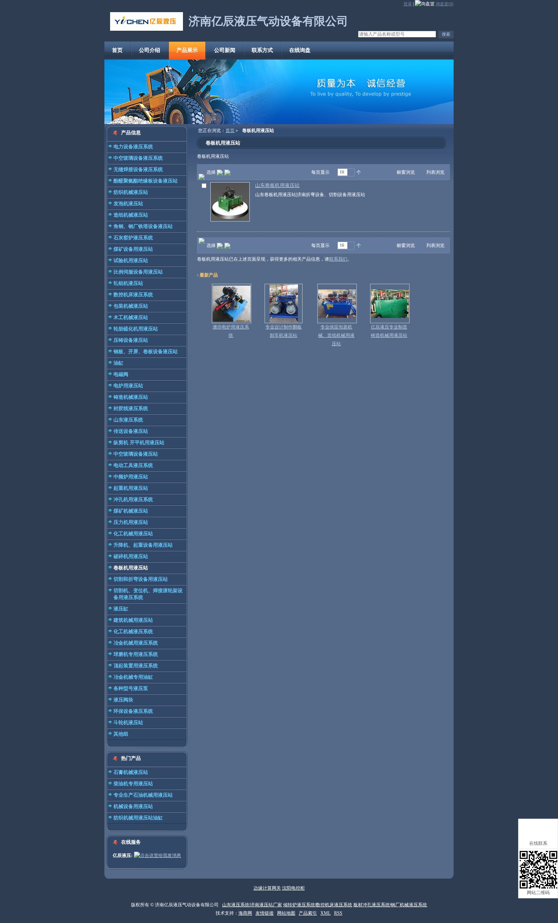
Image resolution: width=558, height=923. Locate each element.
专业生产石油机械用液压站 (143, 795)
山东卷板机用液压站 (277, 185)
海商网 (245, 913)
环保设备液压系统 (133, 711)
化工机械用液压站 (133, 533)
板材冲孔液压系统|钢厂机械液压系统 (390, 904)
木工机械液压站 (130, 317)
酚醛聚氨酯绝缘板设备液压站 (145, 181)
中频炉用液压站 (130, 477)
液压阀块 (123, 700)
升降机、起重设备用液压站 (143, 545)
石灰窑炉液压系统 (133, 238)
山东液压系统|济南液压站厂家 (252, 904)
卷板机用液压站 (130, 568)
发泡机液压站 (128, 203)
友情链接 (264, 913)
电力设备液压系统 (133, 146)
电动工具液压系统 (133, 465)
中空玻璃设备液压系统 (138, 158)
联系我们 (338, 259)
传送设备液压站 (130, 431)
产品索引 (308, 913)
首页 (230, 130)
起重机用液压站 (130, 488)
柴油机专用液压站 (133, 783)
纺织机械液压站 (130, 192)
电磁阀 (120, 374)
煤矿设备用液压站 (133, 249)
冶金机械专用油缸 (133, 677)
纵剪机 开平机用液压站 (138, 442)
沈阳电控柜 (293, 888)
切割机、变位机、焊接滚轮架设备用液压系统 (148, 594)
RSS (338, 913)
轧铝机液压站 (128, 283)
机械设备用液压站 (133, 806)
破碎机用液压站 (130, 556)
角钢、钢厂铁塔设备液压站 (143, 226)
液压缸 (120, 609)
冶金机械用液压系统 (135, 643)
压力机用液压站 (130, 522)
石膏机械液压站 (130, 772)
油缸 (118, 363)
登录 (408, 4)
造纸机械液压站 (130, 215)
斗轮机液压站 (128, 722)
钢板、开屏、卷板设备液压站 (145, 351)
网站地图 (286, 913)
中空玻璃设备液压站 (135, 454)
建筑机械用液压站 (133, 620)
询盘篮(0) (445, 4)
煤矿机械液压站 (130, 511)
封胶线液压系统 (130, 408)
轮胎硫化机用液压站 (135, 329)
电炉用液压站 (128, 385)
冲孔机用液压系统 (133, 499)
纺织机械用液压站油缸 (138, 818)
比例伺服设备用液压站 (138, 272)
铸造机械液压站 (130, 397)
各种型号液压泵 (130, 688)
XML (325, 913)
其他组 (120, 734)
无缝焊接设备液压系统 (138, 169)
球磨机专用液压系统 (135, 654)
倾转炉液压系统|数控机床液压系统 (317, 904)
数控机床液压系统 (133, 294)
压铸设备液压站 (130, 340)
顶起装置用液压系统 (135, 665)
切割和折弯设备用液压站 (140, 579)
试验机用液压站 (130, 260)
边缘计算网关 (267, 888)
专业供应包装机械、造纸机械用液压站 (336, 335)
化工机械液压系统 (133, 631)
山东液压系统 (128, 420)
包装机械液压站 (130, 306)
